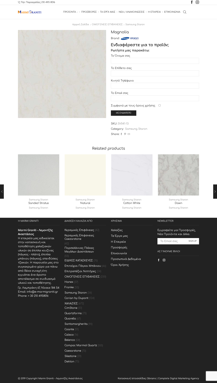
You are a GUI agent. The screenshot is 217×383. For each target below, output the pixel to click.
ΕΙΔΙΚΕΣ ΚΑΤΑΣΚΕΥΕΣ (78, 260)
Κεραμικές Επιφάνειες (79, 230)
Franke (69, 287)
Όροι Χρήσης (120, 265)
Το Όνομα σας (120, 55)
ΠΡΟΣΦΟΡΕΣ (89, 12)
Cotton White (131, 203)
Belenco (69, 340)
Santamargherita (76, 324)
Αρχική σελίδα (80, 24)
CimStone (70, 308)
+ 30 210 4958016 (38, 296)
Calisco (69, 334)
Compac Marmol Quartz (80, 345)
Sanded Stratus (38, 203)
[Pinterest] (125, 134)
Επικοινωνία (119, 253)
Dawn (178, 203)
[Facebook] (191, 2)
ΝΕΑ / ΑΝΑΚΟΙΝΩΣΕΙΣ (132, 12)
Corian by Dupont (76, 298)
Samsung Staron (135, 24)
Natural (85, 203)
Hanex (68, 282)
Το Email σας (119, 93)
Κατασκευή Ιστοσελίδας (132, 378)
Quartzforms (73, 313)
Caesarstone (72, 350)
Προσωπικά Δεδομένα (126, 259)
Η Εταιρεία (118, 241)
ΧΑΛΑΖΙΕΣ (71, 303)
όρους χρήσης (145, 105)
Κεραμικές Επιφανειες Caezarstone (79, 237)
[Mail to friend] (128, 134)
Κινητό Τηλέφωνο (122, 80)
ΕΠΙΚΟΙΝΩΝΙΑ (172, 12)
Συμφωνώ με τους (133, 105)
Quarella (70, 318)
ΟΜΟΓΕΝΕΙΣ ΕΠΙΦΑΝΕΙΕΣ (107, 24)
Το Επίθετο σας (121, 68)
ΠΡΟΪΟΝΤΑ (69, 12)
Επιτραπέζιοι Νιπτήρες (80, 271)
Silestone (70, 356)
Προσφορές (119, 247)
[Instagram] (197, 2)
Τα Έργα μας (119, 236)
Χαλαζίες (117, 230)
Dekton (69, 361)
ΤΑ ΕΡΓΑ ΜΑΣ (107, 12)
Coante (69, 329)
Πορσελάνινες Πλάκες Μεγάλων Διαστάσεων (79, 250)
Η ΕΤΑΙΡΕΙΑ (154, 12)
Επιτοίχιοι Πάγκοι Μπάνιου (82, 266)
